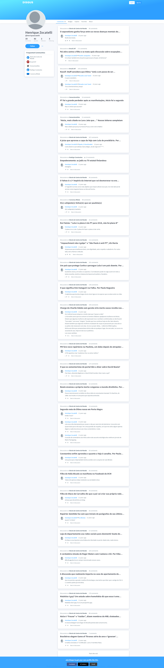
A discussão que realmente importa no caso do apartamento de (90, 574)
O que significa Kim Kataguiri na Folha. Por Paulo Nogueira (87, 287)
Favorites (84, 21)
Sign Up (139, 2)
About (91, 21)
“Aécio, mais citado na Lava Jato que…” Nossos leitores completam (91, 120)
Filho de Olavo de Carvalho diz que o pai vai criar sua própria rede (91, 493)
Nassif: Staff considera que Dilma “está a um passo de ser (87, 71)
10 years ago (82, 35)
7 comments (93, 633)
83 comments (93, 450)
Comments (61, 21)
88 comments (93, 613)
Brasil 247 (72, 48)
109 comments (93, 305)
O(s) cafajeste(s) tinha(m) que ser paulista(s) (81, 203)
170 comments (93, 593)
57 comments (93, 531)
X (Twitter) (83, 664)
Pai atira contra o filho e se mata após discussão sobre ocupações (91, 51)
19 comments (93, 344)
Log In (132, 2)
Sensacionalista (74, 97)
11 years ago (82, 164)
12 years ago (82, 640)
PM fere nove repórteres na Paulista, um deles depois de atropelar (91, 346)
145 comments (82, 69)
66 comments (93, 470)
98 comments (86, 200)
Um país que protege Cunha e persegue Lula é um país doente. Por (92, 265)
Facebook (72, 664)
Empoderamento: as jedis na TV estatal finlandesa (83, 160)
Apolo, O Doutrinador (86, 144)
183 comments (93, 551)
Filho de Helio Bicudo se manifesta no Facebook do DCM (85, 473)
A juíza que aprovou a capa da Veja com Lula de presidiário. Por (90, 140)
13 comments (90, 157)
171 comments (82, 48)
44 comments (93, 491)
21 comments (86, 117)
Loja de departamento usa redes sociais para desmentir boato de (91, 533)
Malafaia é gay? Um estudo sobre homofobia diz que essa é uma (90, 596)
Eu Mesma (82, 518)
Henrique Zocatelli (71, 35)
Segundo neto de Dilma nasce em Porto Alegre (81, 409)
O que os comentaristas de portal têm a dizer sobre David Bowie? (90, 367)
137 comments (93, 364)
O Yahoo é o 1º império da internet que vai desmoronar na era (89, 180)
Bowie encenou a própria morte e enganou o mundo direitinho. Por (92, 387)
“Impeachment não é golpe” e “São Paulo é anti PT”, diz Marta (89, 243)
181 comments (93, 262)
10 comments (86, 97)
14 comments (93, 406)
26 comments (93, 220)
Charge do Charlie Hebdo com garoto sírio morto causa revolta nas (92, 308)
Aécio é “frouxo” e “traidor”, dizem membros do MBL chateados (90, 616)
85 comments (93, 28)
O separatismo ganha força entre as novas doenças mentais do (90, 31)
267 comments (93, 137)
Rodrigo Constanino (75, 157)
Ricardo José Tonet (85, 76)
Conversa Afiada (74, 200)
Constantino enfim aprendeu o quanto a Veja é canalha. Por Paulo (91, 453)
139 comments (93, 285)
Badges (70, 21)
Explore (77, 21)
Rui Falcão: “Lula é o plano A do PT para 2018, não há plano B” (89, 223)
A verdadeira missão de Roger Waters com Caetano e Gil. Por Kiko (91, 554)
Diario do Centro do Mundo (78, 28)
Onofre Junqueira (84, 55)
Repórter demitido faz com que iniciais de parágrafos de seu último (92, 513)
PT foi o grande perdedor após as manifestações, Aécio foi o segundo (92, 100)
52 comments (93, 384)
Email (93, 664)
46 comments (93, 177)
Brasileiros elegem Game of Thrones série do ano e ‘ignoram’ (89, 636)
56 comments (93, 511)
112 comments (93, 240)
